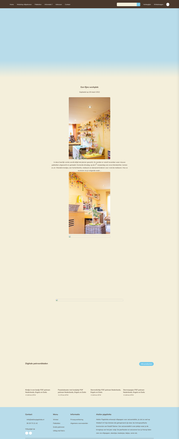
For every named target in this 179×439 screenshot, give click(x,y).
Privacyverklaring (76, 420)
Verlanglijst (147, 4)
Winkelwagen (158, 4)
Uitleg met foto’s (59, 431)
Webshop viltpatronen (24, 4)
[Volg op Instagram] (30, 433)
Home (12, 4)
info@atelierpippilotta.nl (35, 420)
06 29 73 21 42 (32, 423)
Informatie (48, 4)
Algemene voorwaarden (79, 423)
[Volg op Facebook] (26, 433)
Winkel (55, 420)
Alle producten (146, 364)
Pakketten (38, 4)
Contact (67, 4)
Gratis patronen (58, 427)
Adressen (59, 4)
